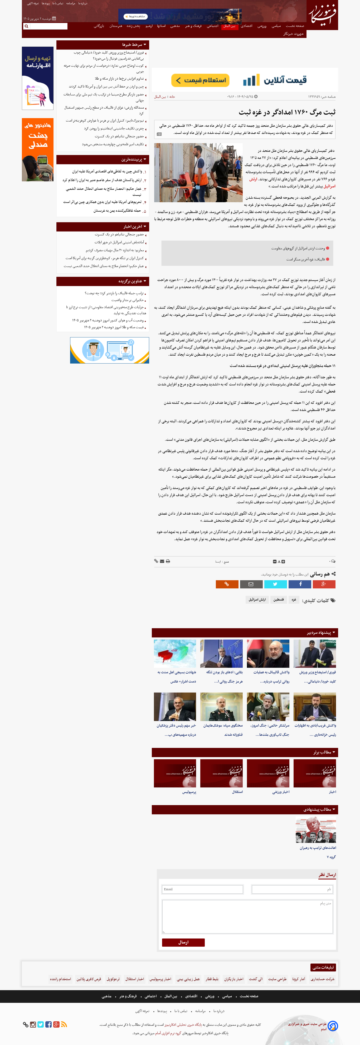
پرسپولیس (189, 792)
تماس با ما (58, 3)
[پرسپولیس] (175, 773)
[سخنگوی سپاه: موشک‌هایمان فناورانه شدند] (221, 707)
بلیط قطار (212, 979)
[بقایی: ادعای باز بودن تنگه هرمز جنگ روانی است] (221, 654)
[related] (159, 134)
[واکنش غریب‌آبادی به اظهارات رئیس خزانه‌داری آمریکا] (315, 707)
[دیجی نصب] (37, 180)
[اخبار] (315, 773)
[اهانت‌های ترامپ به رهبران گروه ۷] (316, 829)
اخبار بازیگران (233, 979)
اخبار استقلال (134, 979)
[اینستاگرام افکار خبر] (33, 1025)
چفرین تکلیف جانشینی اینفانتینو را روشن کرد (114, 128)
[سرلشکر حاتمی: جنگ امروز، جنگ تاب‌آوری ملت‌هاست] (268, 707)
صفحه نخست (248, 996)
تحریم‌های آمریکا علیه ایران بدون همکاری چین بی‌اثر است (102, 202)
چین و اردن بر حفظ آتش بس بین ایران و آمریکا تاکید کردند (106, 87)
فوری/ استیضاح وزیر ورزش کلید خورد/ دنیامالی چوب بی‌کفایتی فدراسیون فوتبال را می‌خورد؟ (109, 56)
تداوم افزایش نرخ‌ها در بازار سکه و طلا (119, 79)
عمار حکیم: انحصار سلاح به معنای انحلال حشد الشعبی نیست (103, 192)
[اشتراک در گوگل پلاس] (324, 584)
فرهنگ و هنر (128, 996)
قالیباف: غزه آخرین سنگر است (305, 260)
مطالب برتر (322, 752)
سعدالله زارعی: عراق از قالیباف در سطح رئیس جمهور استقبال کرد (104, 111)
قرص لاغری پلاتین (89, 979)
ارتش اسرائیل (257, 600)
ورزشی (209, 996)
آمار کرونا (298, 979)
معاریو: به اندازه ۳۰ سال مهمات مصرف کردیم (115, 250)
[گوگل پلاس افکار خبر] (56, 1025)
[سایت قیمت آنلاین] (245, 80)
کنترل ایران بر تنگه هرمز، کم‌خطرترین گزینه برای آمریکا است (105, 258)
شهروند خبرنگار (293, 34)
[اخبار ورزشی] (268, 773)
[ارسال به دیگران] (161, 562)
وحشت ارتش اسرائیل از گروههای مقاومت (298, 248)
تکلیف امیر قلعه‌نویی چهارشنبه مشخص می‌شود (113, 144)
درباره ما (83, 3)
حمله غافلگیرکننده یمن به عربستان (117, 210)
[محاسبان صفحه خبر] (37, 109)
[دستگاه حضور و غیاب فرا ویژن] (109, 362)
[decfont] (275, 561)
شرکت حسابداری (322, 979)
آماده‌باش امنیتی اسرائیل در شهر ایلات (119, 242)
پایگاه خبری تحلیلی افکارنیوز (183, 1025)
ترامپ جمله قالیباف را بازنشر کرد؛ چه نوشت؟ (114, 293)
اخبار (332, 792)
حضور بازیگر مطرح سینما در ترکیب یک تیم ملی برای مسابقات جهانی (104, 97)
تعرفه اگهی (33, 3)
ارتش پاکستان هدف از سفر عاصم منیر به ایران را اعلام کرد (102, 180)
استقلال (237, 792)
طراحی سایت (277, 979)
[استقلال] (221, 773)
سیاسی (227, 996)
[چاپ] (167, 562)
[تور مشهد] (180, 23)
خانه (172, 97)
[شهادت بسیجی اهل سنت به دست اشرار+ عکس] (175, 654)
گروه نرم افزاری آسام (167, 1033)
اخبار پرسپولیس (160, 979)
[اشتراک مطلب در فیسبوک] (300, 584)
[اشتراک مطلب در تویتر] (275, 584)
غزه (294, 600)
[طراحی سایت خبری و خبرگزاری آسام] (333, 1027)
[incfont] (283, 561)
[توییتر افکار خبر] (40, 1025)
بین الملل (160, 97)
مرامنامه (71, 3)
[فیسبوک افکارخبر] (48, 1025)
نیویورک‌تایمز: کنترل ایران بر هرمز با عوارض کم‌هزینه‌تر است (105, 121)
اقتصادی (191, 996)
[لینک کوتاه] (156, 562)
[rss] (64, 1025)
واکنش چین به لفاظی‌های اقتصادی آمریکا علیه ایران (107, 171)
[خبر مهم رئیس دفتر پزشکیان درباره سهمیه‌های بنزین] (175, 707)
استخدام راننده (60, 979)
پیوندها (46, 3)
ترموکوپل (113, 979)
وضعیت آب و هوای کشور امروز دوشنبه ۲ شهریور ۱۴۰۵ (108, 320)
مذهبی (107, 996)
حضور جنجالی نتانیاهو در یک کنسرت (119, 136)
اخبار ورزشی (280, 792)
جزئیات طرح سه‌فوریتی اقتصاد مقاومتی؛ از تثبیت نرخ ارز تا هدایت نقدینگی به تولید (106, 310)
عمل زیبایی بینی (188, 979)
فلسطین (279, 600)
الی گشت (255, 979)
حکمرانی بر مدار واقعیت (127, 300)
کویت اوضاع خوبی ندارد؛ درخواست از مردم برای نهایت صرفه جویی (104, 69)
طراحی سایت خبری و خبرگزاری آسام (307, 1027)
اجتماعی (150, 996)
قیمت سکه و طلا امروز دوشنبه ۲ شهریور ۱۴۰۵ (114, 327)
